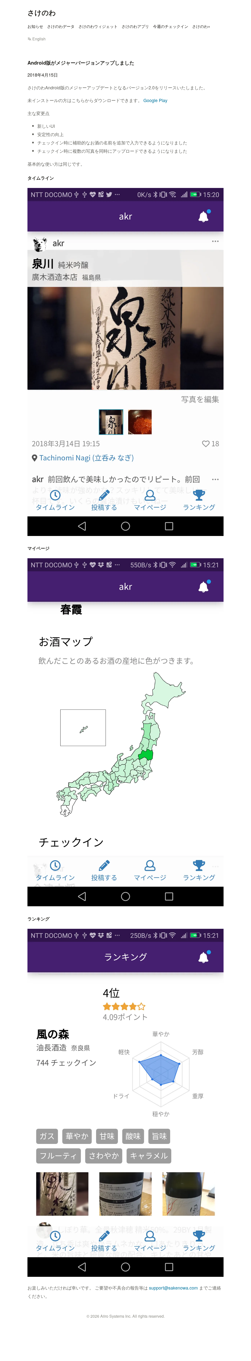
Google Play (155, 100)
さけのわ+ (201, 26)
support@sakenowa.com (173, 1287)
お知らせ (35, 26)
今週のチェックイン (170, 26)
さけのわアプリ (135, 26)
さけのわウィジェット (98, 26)
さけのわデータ (61, 26)
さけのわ (41, 12)
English (39, 39)
